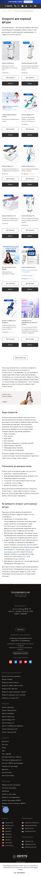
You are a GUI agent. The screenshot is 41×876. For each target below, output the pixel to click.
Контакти (5, 741)
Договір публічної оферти (11, 757)
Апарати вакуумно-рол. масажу (13, 695)
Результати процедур (10, 766)
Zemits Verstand (8, 707)
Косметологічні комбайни (11, 676)
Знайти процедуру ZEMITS (11, 800)
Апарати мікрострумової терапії (14, 692)
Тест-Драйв (6, 754)
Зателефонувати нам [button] (20, 592)
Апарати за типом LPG (10, 698)
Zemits (4, 11)
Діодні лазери (7, 679)
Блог (3, 751)
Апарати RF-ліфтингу (10, 689)
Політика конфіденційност (11, 760)
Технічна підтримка (9, 788)
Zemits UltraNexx (8, 713)
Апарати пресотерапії (10, 682)
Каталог (10, 11)
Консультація (6, 772)
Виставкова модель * (27, 275)
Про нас (5, 744)
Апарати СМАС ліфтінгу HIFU (12, 685)
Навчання (5, 791)
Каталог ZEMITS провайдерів (12, 763)
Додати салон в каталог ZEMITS (13, 803)
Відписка (5, 769)
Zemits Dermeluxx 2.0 (9, 729)
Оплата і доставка (9, 794)
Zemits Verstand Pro (9, 710)
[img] (15, 6)
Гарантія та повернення (11, 797)
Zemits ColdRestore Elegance (12, 726)
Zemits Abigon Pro (8, 720)
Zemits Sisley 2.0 (8, 723)
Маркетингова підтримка (11, 785)
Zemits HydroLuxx (8, 716)
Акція (4, 747)
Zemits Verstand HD (9, 732)
